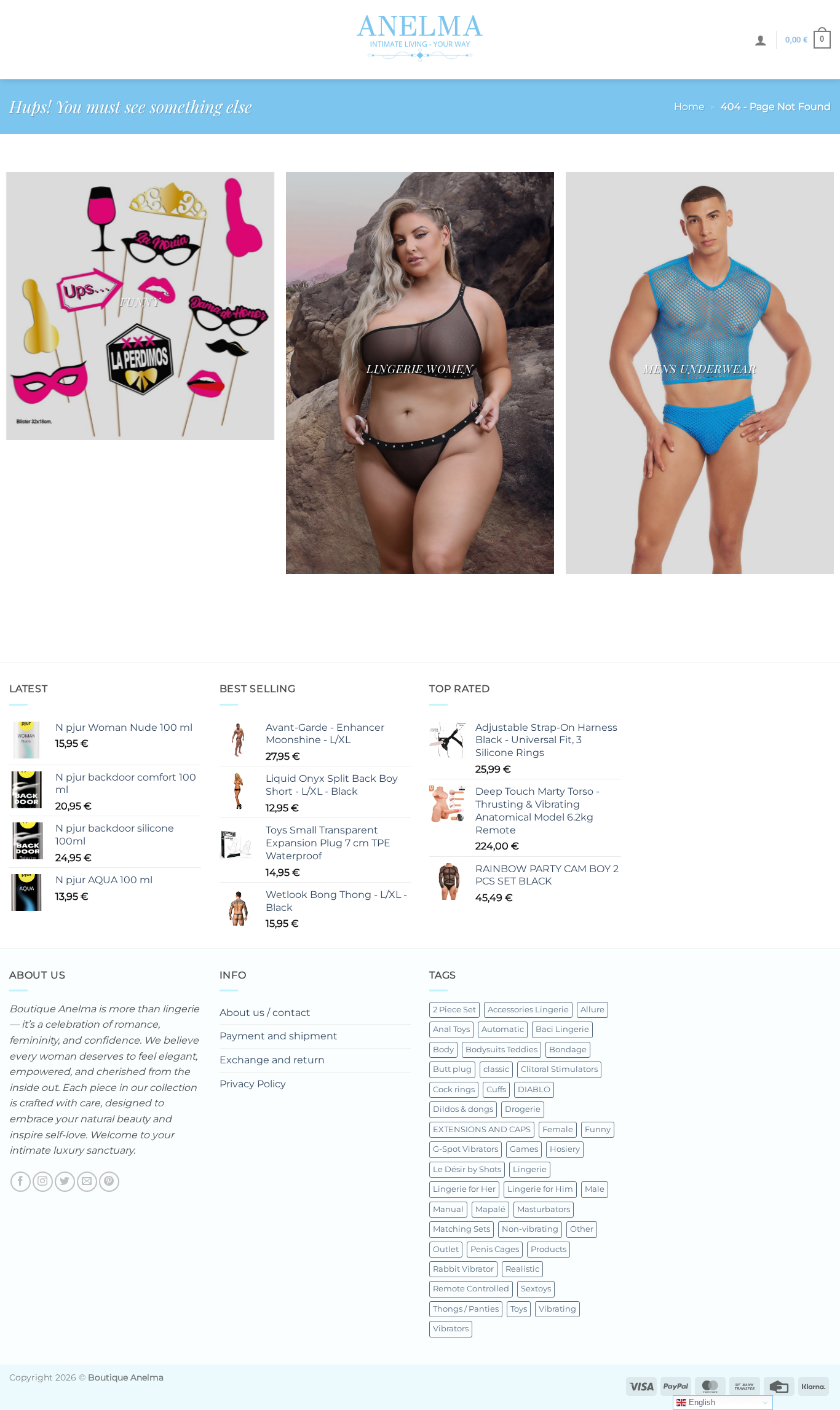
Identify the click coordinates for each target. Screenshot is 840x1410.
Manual (448, 1209)
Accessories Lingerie (528, 1009)
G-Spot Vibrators (465, 1149)
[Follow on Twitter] (65, 1182)
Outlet (446, 1249)
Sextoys (536, 1288)
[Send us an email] (87, 1182)
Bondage (568, 1049)
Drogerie (523, 1109)
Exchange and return (272, 1060)
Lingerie (530, 1169)
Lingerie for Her (464, 1189)
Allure (592, 1009)
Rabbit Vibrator (463, 1269)
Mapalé (490, 1209)
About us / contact (265, 1012)
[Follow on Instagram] (43, 1182)
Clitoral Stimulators (559, 1069)
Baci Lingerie (562, 1029)
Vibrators (451, 1328)
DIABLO (534, 1089)
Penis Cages (494, 1249)
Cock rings (454, 1089)
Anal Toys (451, 1029)
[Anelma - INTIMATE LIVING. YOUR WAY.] (420, 39)
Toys (518, 1309)
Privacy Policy (253, 1084)
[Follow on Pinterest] (109, 1182)
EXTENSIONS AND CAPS (482, 1129)
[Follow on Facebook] (20, 1182)
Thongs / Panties (466, 1309)
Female (557, 1129)
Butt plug (452, 1069)
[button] (761, 39)
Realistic (522, 1269)
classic (496, 1069)
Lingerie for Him (540, 1189)
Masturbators (543, 1209)
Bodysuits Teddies (501, 1049)
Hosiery (565, 1149)
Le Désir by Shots (467, 1169)
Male (594, 1189)
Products (548, 1249)
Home (689, 106)
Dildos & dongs (463, 1109)
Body (443, 1049)
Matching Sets (461, 1229)
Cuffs (496, 1089)
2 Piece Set (454, 1009)
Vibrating (557, 1309)
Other (581, 1229)
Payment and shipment (279, 1036)
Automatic (502, 1029)
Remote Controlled (471, 1288)
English (700, 1402)
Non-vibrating (530, 1229)
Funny (598, 1129)
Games (524, 1149)
